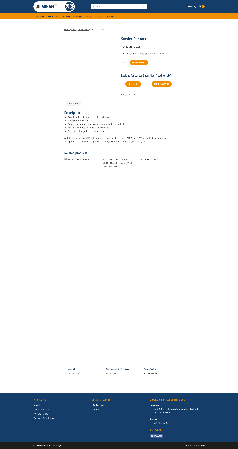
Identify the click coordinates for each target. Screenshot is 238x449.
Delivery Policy (41, 409)
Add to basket (138, 62)
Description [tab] (73, 103)
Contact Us (98, 16)
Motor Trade (133, 95)
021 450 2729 (161, 422)
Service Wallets (150, 369)
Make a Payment (111, 16)
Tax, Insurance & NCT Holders (117, 369)
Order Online (39, 16)
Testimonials (77, 16)
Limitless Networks (198, 445)
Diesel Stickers (73, 369)
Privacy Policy (40, 414)
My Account (98, 405)
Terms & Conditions (43, 418)
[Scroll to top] (231, 445)
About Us (88, 16)
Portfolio (66, 16)
